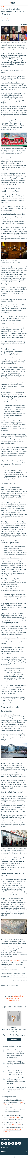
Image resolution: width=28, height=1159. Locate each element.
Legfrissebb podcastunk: (12, 1007)
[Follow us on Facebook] (5, 1143)
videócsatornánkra (17, 1124)
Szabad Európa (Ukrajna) (7, 18)
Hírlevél (6, 1157)
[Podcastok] (14, 1157)
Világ (2, 6)
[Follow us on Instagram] (9, 1143)
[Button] (24, 24)
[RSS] (12, 1143)
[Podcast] (16, 1143)
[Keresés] (22, 1157)
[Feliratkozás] (19, 1143)
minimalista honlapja (15, 960)
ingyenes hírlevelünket (13, 1117)
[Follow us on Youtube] (2, 1143)
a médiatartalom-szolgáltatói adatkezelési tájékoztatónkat (14, 998)
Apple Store (14, 1104)
